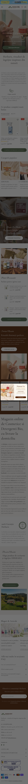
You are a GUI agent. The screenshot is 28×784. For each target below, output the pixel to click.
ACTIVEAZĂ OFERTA (20, 397)
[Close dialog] (26, 384)
